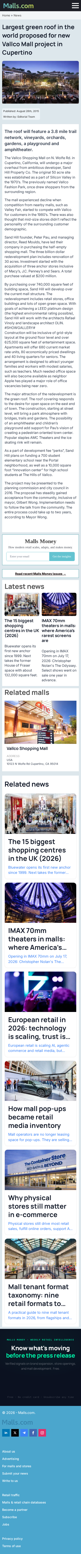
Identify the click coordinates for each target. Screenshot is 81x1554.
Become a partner (14, 1509)
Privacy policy (12, 1538)
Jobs (5, 1524)
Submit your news (15, 1473)
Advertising (10, 1459)
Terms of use (11, 1546)
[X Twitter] (15, 1433)
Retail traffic (11, 1495)
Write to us (10, 1481)
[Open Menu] (75, 5)
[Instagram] (42, 1433)
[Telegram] (24, 1433)
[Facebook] (33, 1433)
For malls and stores (16, 1466)
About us (8, 1451)
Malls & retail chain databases (24, 1502)
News (17, 15)
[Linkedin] (6, 1433)
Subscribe (9, 1517)
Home (6, 15)
